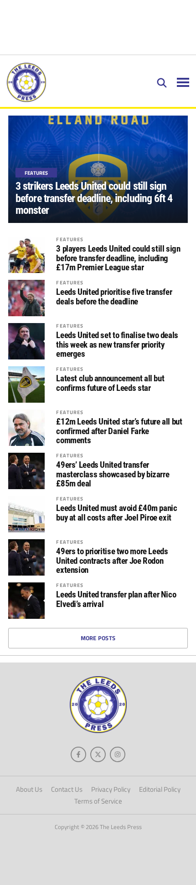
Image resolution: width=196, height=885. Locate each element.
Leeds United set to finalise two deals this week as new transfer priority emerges (117, 345)
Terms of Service (98, 801)
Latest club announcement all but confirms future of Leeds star (110, 383)
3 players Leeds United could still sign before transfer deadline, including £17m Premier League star (118, 258)
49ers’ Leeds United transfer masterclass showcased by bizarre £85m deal (112, 474)
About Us (29, 789)
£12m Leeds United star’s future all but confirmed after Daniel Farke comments (119, 431)
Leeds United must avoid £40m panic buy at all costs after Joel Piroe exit (116, 513)
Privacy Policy (110, 789)
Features (69, 239)
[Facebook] (78, 754)
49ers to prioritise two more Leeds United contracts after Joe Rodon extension (112, 561)
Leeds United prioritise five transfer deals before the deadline (114, 297)
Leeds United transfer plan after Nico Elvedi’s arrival (116, 599)
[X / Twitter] (98, 754)
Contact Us (67, 789)
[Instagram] (117, 754)
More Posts (98, 637)
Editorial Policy (160, 789)
